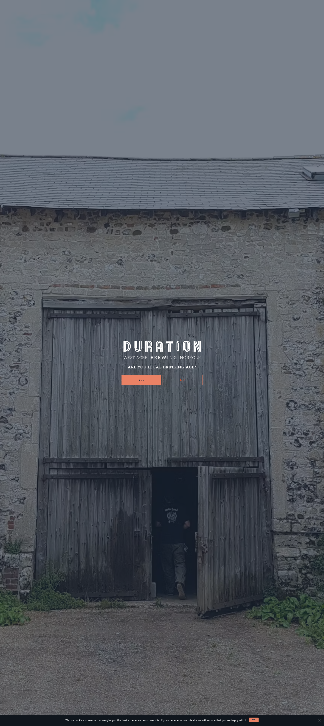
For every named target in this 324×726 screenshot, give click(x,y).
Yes (141, 380)
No (182, 380)
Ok (254, 719)
